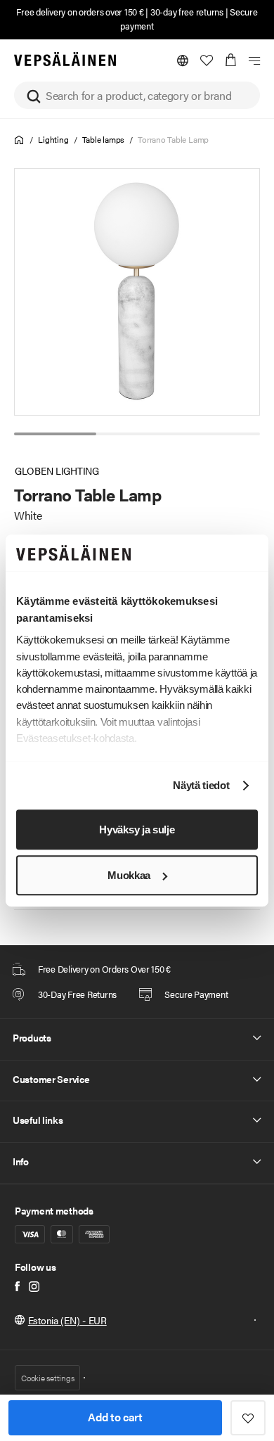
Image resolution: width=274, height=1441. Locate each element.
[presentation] (138, 292)
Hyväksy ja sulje (136, 829)
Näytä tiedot (201, 786)
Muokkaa (128, 875)
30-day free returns (186, 11)
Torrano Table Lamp (173, 139)
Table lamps (103, 139)
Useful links (38, 1120)
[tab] (55, 434)
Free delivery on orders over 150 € (79, 11)
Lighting (53, 139)
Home (19, 140)
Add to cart (115, 1417)
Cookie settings (47, 1377)
